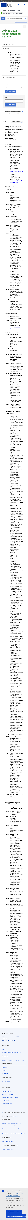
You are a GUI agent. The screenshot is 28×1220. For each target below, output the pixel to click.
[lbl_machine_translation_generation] (22, 111)
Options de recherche (21, 22)
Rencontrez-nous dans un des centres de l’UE (13, 1133)
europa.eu (15, 1116)
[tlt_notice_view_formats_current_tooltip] (21, 121)
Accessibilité (5, 1073)
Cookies (4, 1070)
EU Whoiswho (5, 1100)
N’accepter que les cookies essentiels (16, 1216)
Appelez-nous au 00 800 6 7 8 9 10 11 (11, 1123)
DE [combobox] (6, 87)
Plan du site (5, 1084)
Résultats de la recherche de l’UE (10, 1097)
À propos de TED (6, 1081)
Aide (3, 1049)
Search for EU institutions (8, 1141)
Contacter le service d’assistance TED (11, 1052)
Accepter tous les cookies (14, 1212)
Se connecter (18, 6)
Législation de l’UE (6, 1091)
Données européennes (7, 1094)
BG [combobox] (6, 101)
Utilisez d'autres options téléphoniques (11, 1126)
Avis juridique (5, 1067)
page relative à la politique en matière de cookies (15, 1196)
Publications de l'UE (7, 1103)
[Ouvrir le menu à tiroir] (4, 30)
